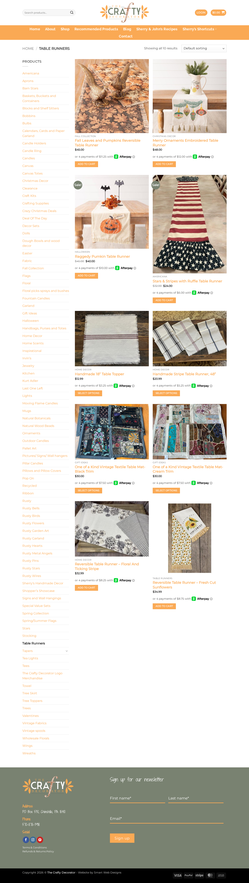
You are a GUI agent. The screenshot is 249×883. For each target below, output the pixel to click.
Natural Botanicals (36, 418)
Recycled (29, 486)
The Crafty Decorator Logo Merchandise (42, 675)
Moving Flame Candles (40, 403)
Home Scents (33, 343)
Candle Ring (31, 151)
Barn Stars (30, 88)
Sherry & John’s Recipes (157, 29)
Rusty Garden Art (35, 531)
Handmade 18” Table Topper (99, 374)
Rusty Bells (30, 508)
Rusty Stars (31, 568)
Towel (26, 686)
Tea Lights (30, 658)
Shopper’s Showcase (38, 591)
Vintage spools (33, 731)
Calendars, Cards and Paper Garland (43, 133)
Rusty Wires (31, 576)
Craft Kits (29, 196)
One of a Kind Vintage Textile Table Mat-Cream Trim (188, 469)
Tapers (27, 651)
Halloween (30, 321)
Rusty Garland (33, 538)
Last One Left (32, 388)
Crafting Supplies (35, 203)
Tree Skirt (29, 693)
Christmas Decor (35, 181)
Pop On (28, 478)
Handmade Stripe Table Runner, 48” (184, 374)
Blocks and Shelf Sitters (40, 108)
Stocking (29, 636)
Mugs (26, 411)
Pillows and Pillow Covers (41, 471)
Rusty (26, 501)
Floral (26, 283)
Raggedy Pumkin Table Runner (102, 256)
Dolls (26, 233)
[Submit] (71, 12)
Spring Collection (35, 613)
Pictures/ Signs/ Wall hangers (45, 456)
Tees (25, 666)
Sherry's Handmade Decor (42, 583)
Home (35, 29)
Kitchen (28, 373)
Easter (27, 253)
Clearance (30, 188)
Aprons (27, 81)
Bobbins (28, 116)
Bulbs (26, 123)
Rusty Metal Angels (37, 553)
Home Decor (32, 336)
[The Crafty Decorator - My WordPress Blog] (124, 12)
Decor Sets (30, 226)
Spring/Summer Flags (39, 621)
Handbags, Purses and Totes (44, 328)
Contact (125, 36)
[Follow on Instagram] (33, 840)
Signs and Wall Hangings (41, 598)
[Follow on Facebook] (26, 840)
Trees (26, 708)
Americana (30, 73)
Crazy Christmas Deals (39, 211)
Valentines (30, 716)
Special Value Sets (36, 606)
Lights (27, 396)
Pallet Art (29, 448)
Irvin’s (26, 358)
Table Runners (33, 643)
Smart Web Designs (107, 872)
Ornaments (31, 433)
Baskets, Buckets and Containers (39, 98)
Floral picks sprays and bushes (45, 291)
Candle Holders (34, 143)
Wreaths (29, 753)
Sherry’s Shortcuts (198, 29)
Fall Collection (33, 268)
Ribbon (28, 493)
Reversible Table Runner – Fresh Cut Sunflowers (184, 584)
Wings (27, 746)
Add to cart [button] (86, 164)
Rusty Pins (30, 561)
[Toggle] (66, 650)
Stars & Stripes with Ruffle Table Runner (187, 281)
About (50, 29)
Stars (26, 628)
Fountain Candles (36, 298)
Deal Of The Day (34, 218)
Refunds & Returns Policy (38, 851)
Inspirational (31, 351)
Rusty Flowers (33, 523)
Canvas (27, 166)
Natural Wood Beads (38, 426)
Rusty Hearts (32, 546)
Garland (28, 306)
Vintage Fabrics (34, 723)
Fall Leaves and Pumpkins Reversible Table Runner (107, 142)
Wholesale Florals (35, 738)
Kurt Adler (30, 381)
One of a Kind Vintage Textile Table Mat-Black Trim (110, 469)
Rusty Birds (31, 516)
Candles (28, 158)
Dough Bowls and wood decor (41, 243)
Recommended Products (96, 29)
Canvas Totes (32, 173)
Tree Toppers (32, 701)
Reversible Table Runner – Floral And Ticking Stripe (107, 566)
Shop (65, 29)
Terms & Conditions (34, 847)
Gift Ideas (29, 313)
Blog (127, 29)
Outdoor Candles (35, 441)
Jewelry (28, 366)
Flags (26, 276)
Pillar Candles (32, 463)
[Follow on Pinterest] (40, 840)
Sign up (122, 838)
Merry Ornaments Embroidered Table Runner (185, 142)
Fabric (27, 261)
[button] (201, 13)
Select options (88, 393)
